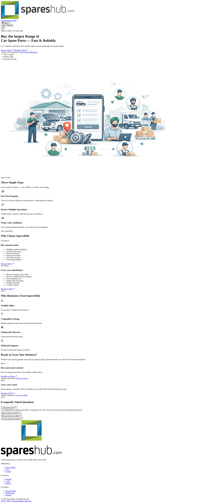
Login (3, 25)
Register (10, 25)
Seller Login (9, 493)
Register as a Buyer (8, 376)
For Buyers (5, 20)
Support (8, 483)
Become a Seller (20, 50)
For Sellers (13, 20)
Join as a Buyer (6, 50)
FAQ (7, 469)
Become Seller (10, 491)
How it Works (10, 467)
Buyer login (24, 52)
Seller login (33, 52)
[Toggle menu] (3, 28)
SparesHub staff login (23, 501)
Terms (13, 501)
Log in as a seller (21, 395)
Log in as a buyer (21, 378)
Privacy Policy (6, 501)
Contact (8, 471)
